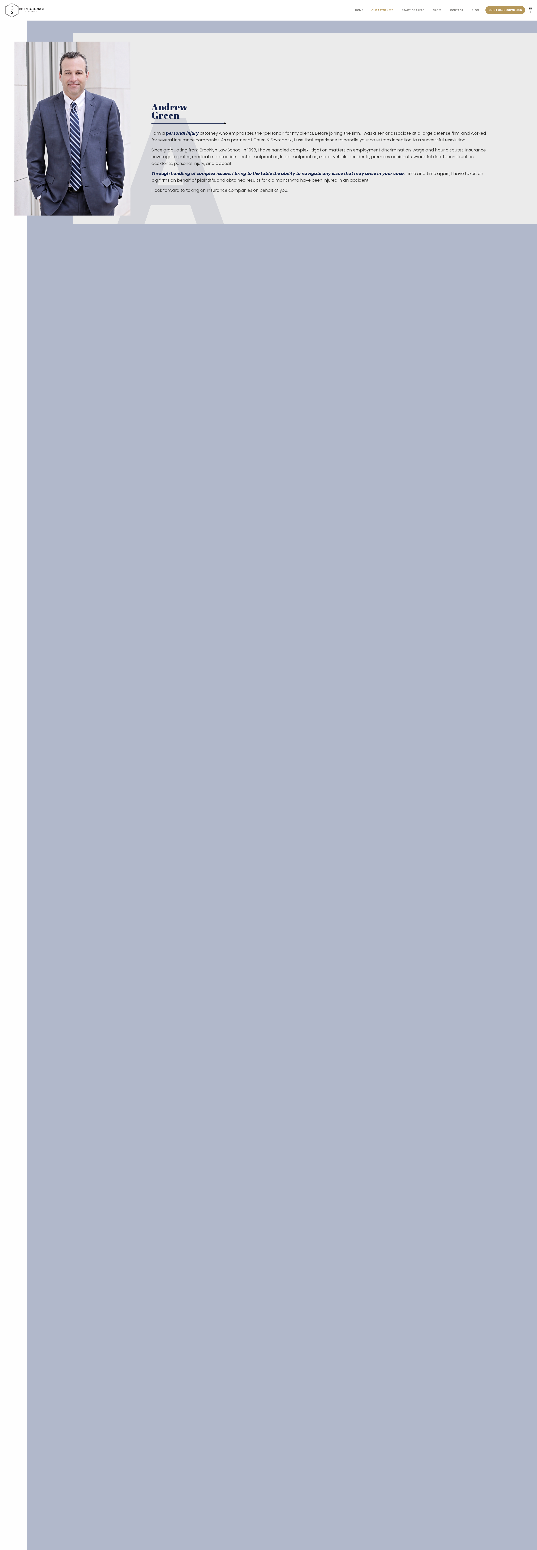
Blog (475, 10)
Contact (456, 10)
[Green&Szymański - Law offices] (24, 10)
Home (359, 10)
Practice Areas (413, 10)
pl (530, 12)
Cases (437, 10)
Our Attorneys (382, 10)
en (530, 8)
